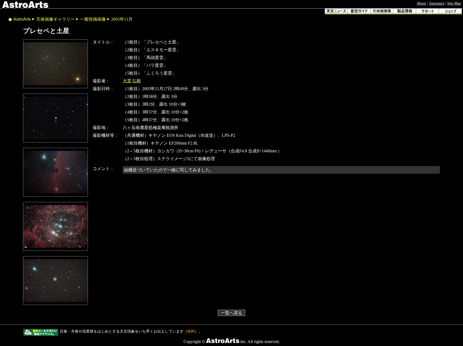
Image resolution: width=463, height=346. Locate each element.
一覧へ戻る (231, 313)
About (421, 3)
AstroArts (22, 19)
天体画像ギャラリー (55, 19)
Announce (436, 3)
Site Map (454, 3)
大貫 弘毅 (132, 81)
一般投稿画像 (93, 19)
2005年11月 (122, 19)
